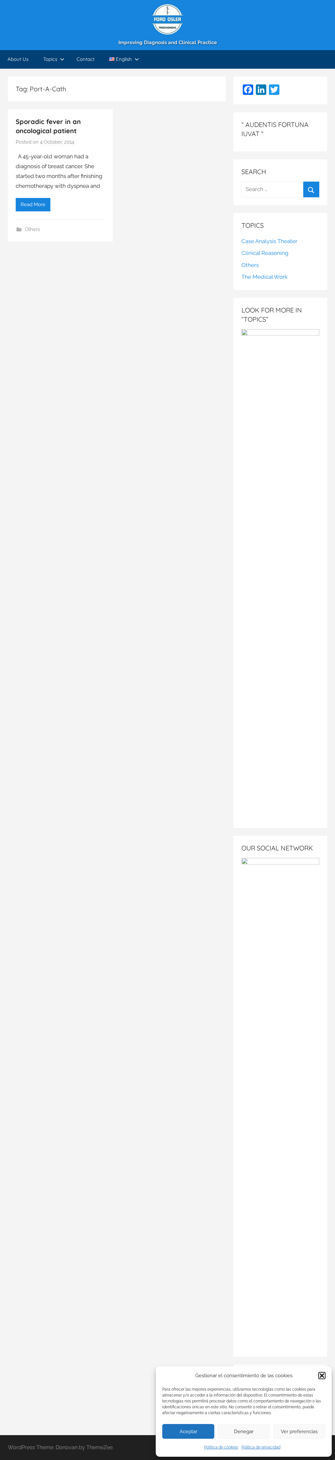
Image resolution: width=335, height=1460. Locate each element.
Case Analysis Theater (269, 241)
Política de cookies (221, 1447)
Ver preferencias (299, 1431)
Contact (86, 59)
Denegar (244, 1431)
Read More (33, 204)
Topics (50, 59)
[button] (322, 1375)
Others (32, 229)
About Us (18, 59)
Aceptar (188, 1431)
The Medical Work (264, 277)
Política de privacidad (260, 1447)
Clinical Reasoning (265, 253)
